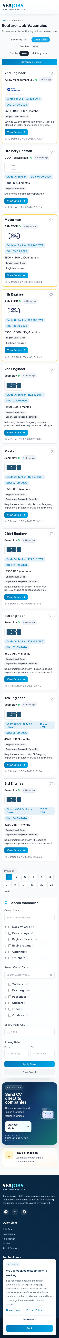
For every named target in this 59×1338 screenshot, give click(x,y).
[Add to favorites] (51, 73)
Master (10, 451)
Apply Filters (29, 1064)
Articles (6, 1243)
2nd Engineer (15, 73)
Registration (9, 1238)
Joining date (39, 53)
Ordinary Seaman (18, 151)
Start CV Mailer (13, 1126)
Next (7, 891)
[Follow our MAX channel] (24, 1212)
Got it (29, 1328)
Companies (9, 1234)
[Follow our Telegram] (6, 1212)
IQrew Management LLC (20, 79)
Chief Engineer (16, 533)
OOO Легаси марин (16, 157)
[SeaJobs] (21, 7)
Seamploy (10, 375)
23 (51, 884)
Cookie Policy (14, 1310)
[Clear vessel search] (51, 975)
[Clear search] (51, 917)
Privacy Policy (34, 1310)
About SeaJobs (11, 1248)
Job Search (9, 1229)
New (24, 53)
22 (41, 884)
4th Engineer (15, 294)
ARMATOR (11, 226)
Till (32, 1047)
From (7, 1047)
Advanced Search (31, 62)
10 (32, 884)
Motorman (13, 220)
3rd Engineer (14, 783)
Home (5, 20)
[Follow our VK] (15, 1212)
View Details (14, 132)
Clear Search (29, 1072)
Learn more (29, 1319)
